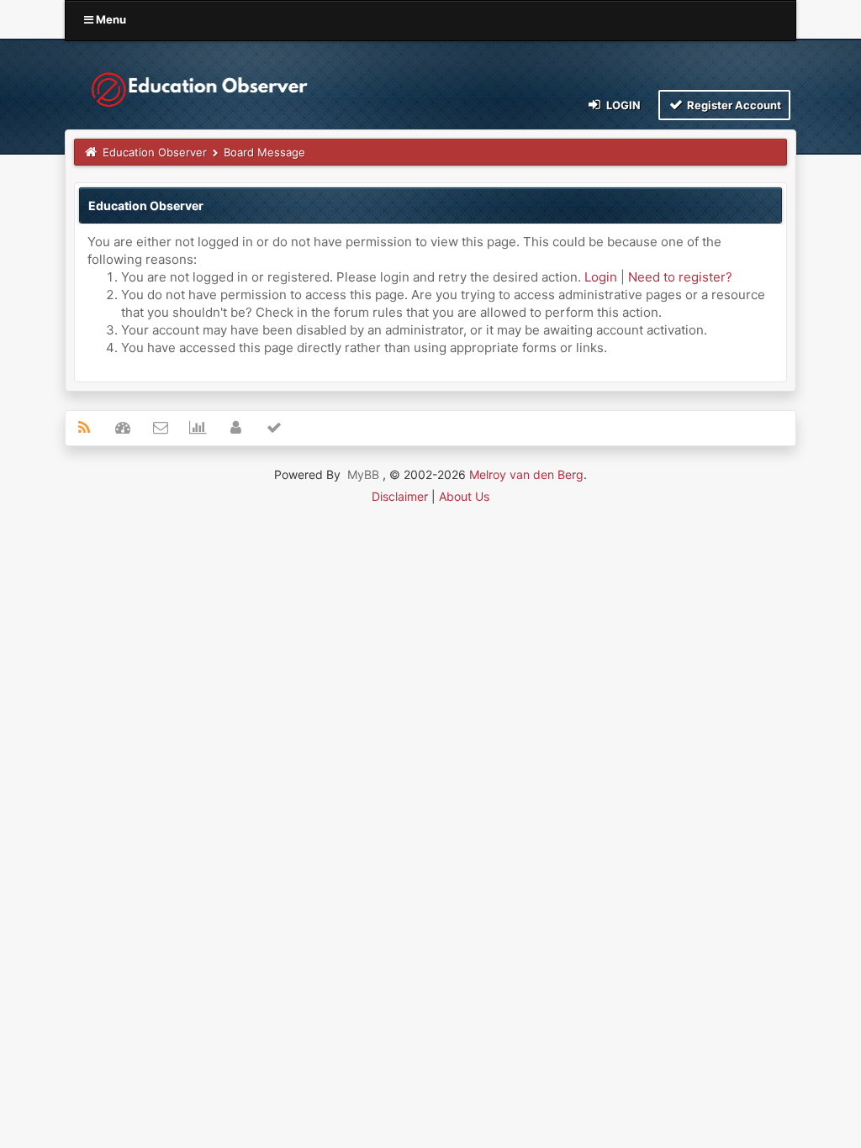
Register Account (732, 105)
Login (622, 105)
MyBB (363, 474)
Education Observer (155, 152)
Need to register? (680, 277)
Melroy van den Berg (526, 474)
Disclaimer (400, 496)
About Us (464, 496)
